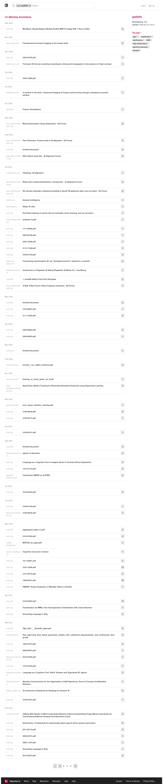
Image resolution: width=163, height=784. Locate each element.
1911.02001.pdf (29, 560)
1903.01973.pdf (29, 644)
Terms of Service (133, 781)
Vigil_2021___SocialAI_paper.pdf (37, 628)
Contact (119, 781)
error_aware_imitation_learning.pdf (38, 405)
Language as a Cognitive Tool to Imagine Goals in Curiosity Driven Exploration (57, 462)
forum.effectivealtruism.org (13, 124)
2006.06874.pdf (29, 650)
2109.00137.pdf (29, 418)
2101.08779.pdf (29, 573)
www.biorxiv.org (12, 92)
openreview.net (12, 365)
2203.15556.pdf (29, 241)
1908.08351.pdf (29, 580)
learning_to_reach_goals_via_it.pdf (38, 379)
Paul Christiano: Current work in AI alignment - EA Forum (47, 140)
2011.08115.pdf (29, 729)
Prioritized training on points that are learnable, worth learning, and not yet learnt (58, 213)
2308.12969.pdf (29, 78)
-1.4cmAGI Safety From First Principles (39, 279)
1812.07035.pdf (29, 666)
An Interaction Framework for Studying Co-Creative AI (46, 690)
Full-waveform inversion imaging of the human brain (45, 43)
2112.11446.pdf (29, 248)
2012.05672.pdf (29, 755)
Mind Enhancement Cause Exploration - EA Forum (44, 123)
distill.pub (10, 109)
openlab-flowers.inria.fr (12, 476)
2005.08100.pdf (29, 235)
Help (74, 781)
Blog (34, 781)
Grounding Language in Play (35, 614)
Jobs (66, 781)
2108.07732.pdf (29, 254)
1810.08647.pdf (29, 309)
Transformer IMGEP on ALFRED (36, 475)
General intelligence (31, 200)
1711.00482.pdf (29, 228)
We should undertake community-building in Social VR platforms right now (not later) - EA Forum (65, 191)
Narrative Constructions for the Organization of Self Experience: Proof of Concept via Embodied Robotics (64, 682)
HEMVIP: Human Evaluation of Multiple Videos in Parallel (47, 586)
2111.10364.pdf (29, 315)
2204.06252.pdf (29, 336)
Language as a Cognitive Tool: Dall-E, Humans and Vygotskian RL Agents (55, 672)
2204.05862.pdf (29, 329)
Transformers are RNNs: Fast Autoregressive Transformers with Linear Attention (57, 607)
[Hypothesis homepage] (8, 5)
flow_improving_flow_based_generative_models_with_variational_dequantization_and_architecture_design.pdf (68, 636)
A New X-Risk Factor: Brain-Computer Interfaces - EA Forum (49, 285)
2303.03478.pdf (29, 57)
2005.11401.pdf (29, 742)
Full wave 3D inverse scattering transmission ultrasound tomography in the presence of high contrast (67, 64)
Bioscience (44, 781)
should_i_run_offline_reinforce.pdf (38, 365)
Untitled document (31, 149)
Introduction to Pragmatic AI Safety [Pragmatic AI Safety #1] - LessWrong (54, 270)
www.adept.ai (11, 206)
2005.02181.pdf (29, 736)
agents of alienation (31, 453)
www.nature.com (13, 43)
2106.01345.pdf (29, 506)
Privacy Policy (148, 781)
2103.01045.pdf (29, 536)
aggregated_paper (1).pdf (34, 529)
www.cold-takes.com (10, 262)
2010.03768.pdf (29, 657)
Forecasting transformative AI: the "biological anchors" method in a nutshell (56, 261)
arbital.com (11, 200)
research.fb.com (13, 714)
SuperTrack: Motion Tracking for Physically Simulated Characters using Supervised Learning (63, 385)
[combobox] (61, 5)
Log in (143, 5)
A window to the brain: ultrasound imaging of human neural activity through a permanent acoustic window (65, 93)
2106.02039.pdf (29, 512)
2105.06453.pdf (29, 492)
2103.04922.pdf (29, 601)
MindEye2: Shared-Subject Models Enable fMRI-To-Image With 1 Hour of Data (56, 29)
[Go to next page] (75, 766)
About (26, 781)
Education (56, 781)
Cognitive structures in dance (36, 551)
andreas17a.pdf (29, 219)
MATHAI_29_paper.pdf (32, 542)
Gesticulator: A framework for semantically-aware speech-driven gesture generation (59, 723)
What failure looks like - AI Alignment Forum (42, 156)
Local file (10, 149)
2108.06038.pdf (29, 411)
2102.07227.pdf (29, 699)
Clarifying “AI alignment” (33, 173)
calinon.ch (10, 350)
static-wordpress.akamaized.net (13, 388)
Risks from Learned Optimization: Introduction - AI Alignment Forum (52, 182)
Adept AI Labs (29, 206)
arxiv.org (9, 29)
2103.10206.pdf (29, 567)
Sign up (151, 5)
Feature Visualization (32, 109)
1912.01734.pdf (29, 468)
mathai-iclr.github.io (11, 543)
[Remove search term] (30, 5)
